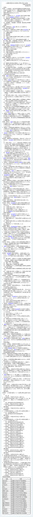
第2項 (21, 162)
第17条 (7, 152)
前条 (7, 75)
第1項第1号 (7, 175)
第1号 (9, 254)
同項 (29, 159)
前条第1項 (13, 45)
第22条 (10, 348)
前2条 (14, 215)
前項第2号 (10, 303)
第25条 (10, 236)
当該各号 (12, 17)
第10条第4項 (14, 226)
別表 (14, 26)
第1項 (5, 133)
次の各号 (18, 15)
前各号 (7, 110)
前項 (5, 39)
